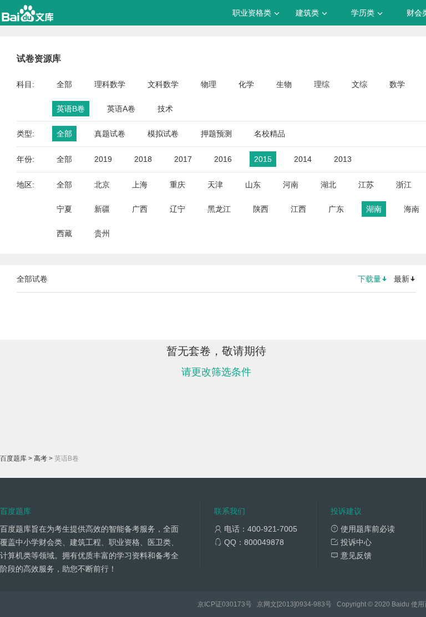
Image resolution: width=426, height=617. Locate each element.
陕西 (260, 209)
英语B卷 (71, 108)
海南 (411, 209)
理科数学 (109, 84)
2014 (303, 159)
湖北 (328, 184)
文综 (359, 84)
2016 (223, 159)
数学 (397, 84)
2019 (103, 159)
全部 (64, 84)
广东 (336, 209)
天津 (215, 184)
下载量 (369, 278)
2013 (343, 159)
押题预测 (216, 133)
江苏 (366, 184)
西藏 (64, 233)
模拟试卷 (163, 133)
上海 (140, 184)
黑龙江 (219, 209)
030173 (233, 604)
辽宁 (177, 209)
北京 (102, 184)
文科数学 (163, 84)
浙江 (404, 184)
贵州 (102, 233)
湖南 (374, 209)
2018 (143, 159)
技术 (165, 108)
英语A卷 (121, 108)
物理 (208, 84)
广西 (140, 209)
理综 (321, 84)
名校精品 (269, 133)
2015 (263, 159)
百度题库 (13, 458)
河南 (290, 184)
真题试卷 (109, 133)
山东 (253, 184)
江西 (298, 209)
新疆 (102, 209)
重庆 (177, 184)
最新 (401, 278)
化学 (246, 84)
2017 (183, 159)
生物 (284, 84)
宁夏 (64, 209)
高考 (40, 458)
